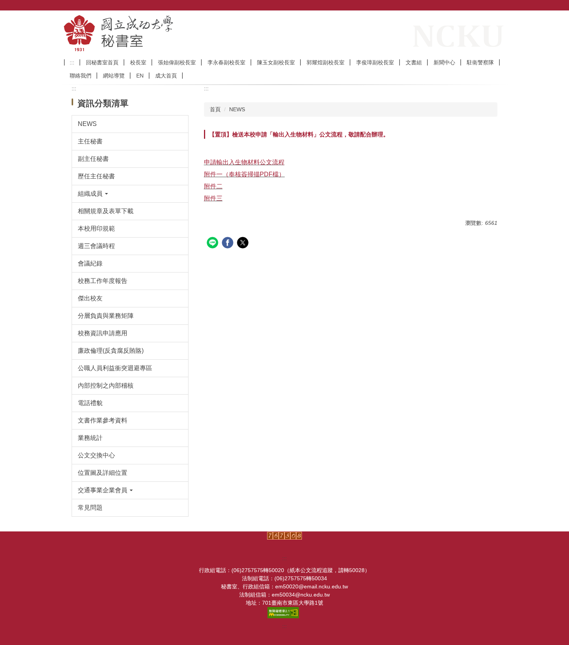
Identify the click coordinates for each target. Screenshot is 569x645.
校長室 (138, 62)
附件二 (213, 186)
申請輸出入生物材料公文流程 (244, 162)
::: (72, 62)
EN (140, 75)
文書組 (414, 62)
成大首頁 (166, 75)
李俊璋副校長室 (375, 62)
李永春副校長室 (226, 62)
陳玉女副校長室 (276, 62)
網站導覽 (114, 75)
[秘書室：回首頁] (161, 33)
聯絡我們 (80, 75)
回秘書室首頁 (102, 62)
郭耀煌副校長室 (325, 62)
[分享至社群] (213, 243)
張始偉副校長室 (177, 62)
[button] (130, 193)
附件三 (213, 198)
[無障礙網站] (284, 612)
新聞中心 (444, 62)
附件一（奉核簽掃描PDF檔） (244, 174)
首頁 (215, 109)
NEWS (237, 109)
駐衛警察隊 (480, 62)
